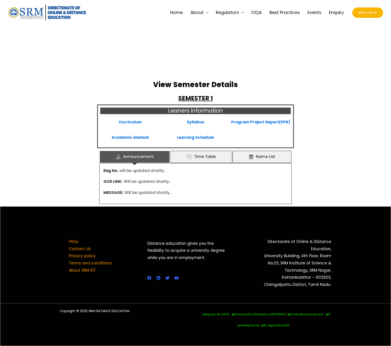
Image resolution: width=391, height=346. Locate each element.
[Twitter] (167, 278)
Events (314, 12)
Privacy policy (82, 256)
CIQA (256, 12)
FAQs (73, 241)
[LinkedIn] (158, 278)
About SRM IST (82, 270)
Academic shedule (130, 137)
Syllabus (195, 122)
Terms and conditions (90, 263)
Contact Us (80, 249)
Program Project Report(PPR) (260, 122)
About (197, 12)
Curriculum (130, 122)
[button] (367, 12)
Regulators (227, 12)
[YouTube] (176, 278)
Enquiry (336, 12)
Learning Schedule (195, 137)
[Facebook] (149, 278)
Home (176, 12)
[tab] (135, 157)
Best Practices (284, 12)
